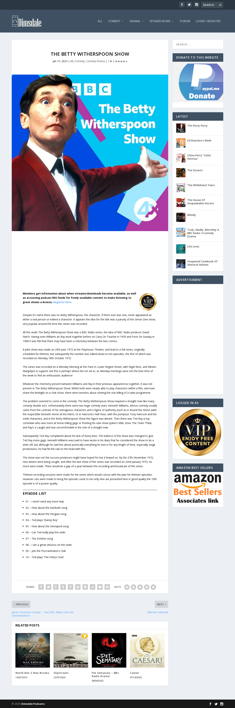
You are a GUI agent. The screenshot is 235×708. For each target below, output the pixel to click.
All (100, 21)
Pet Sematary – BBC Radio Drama (105, 674)
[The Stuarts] (180, 172)
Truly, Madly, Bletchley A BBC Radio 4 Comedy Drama (203, 233)
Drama (135, 21)
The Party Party (197, 125)
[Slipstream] (71, 650)
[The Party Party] (180, 128)
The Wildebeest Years (201, 185)
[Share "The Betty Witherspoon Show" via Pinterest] (70, 587)
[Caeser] (147, 650)
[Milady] (180, 217)
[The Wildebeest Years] (180, 187)
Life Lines (193, 246)
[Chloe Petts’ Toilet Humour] (180, 157)
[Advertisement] (90, 264)
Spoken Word (160, 21)
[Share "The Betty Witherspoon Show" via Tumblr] (63, 587)
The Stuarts (195, 170)
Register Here (62, 302)
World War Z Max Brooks (32, 673)
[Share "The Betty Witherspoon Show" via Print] (107, 587)
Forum (185, 21)
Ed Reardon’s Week (199, 140)
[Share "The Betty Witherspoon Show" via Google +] (55, 587)
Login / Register (208, 21)
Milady (191, 215)
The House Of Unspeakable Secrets (200, 201)
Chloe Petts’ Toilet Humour (199, 157)
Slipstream (61, 673)
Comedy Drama (95, 61)
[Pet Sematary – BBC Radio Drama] (109, 650)
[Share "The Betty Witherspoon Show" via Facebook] (41, 587)
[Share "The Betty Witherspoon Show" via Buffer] (85, 587)
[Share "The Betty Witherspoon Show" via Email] (100, 587)
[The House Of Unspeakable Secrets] (180, 202)
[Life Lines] (180, 249)
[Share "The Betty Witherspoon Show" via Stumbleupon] (92, 587)
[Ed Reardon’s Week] (180, 143)
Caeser (134, 673)
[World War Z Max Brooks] (32, 650)
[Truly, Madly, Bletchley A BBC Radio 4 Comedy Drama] (180, 232)
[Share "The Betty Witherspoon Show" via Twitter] (48, 587)
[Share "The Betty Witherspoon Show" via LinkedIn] (78, 587)
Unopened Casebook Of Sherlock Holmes (202, 263)
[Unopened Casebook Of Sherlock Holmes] (180, 263)
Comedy (114, 21)
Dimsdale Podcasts (33, 703)
